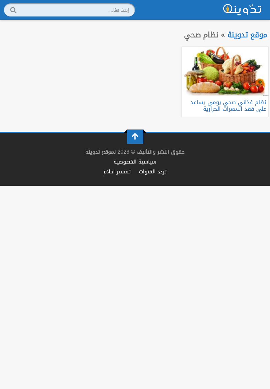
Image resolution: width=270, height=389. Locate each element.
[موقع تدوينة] (242, 9)
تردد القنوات (153, 171)
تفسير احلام (117, 171)
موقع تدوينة (247, 35)
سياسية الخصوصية (135, 162)
